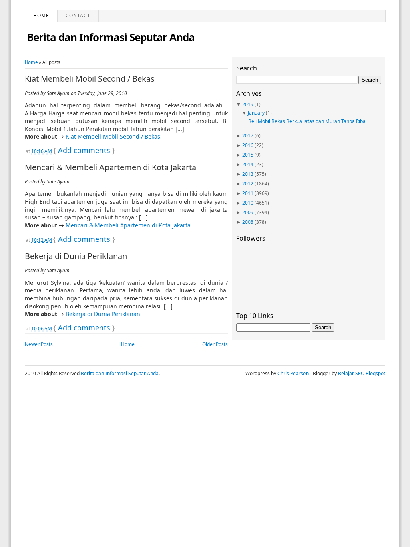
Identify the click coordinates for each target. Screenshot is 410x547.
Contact (78, 15)
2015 (247, 154)
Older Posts (215, 344)
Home (41, 15)
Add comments (84, 150)
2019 (247, 104)
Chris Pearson (293, 373)
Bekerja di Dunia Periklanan (76, 256)
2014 (247, 164)
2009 (247, 212)
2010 (247, 202)
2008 (247, 222)
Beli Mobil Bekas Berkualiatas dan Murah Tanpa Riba (307, 121)
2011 (247, 193)
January (256, 112)
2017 (247, 135)
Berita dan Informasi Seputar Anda (111, 37)
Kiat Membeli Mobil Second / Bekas (90, 79)
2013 (247, 174)
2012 (247, 183)
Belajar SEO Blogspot (361, 373)
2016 (247, 145)
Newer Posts (39, 344)
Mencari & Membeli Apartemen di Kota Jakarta (110, 167)
